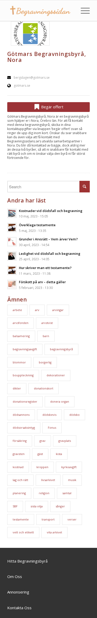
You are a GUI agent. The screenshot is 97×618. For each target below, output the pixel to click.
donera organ (59, 401)
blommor (19, 362)
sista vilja (37, 506)
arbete (17, 310)
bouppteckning (23, 375)
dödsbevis (49, 415)
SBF (15, 506)
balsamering (21, 336)
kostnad (18, 467)
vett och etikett (23, 532)
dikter (17, 388)
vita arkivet (54, 532)
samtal (66, 493)
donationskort (43, 388)
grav (43, 441)
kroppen (42, 467)
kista (59, 454)
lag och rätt (20, 480)
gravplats (64, 441)
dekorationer (56, 375)
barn (46, 336)
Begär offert (51, 106)
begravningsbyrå (61, 349)
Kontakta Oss (19, 607)
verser (72, 519)
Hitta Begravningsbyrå (27, 561)
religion (44, 493)
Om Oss (14, 576)
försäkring (20, 441)
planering (19, 493)
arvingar (58, 310)
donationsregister (25, 401)
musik (72, 480)
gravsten (19, 454)
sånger (60, 506)
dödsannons (21, 415)
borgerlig (45, 362)
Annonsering (18, 592)
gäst (40, 454)
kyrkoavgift (69, 467)
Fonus (52, 427)
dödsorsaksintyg (24, 427)
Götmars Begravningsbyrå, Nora (46, 56)
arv (37, 310)
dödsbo (74, 415)
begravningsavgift (25, 349)
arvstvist (47, 323)
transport (48, 519)
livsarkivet (48, 480)
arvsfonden (20, 323)
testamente (21, 519)
